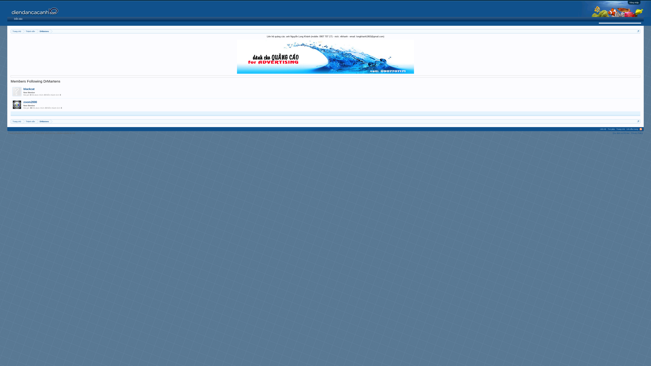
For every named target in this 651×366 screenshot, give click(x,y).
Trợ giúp (611, 129)
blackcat (29, 89)
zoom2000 (30, 102)
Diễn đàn (18, 19)
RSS (641, 129)
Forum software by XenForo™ (32, 133)
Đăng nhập (634, 3)
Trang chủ (620, 129)
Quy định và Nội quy (621, 133)
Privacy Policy (637, 133)
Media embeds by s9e (66, 133)
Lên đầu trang (632, 129)
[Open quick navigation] (638, 31)
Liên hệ (603, 129)
